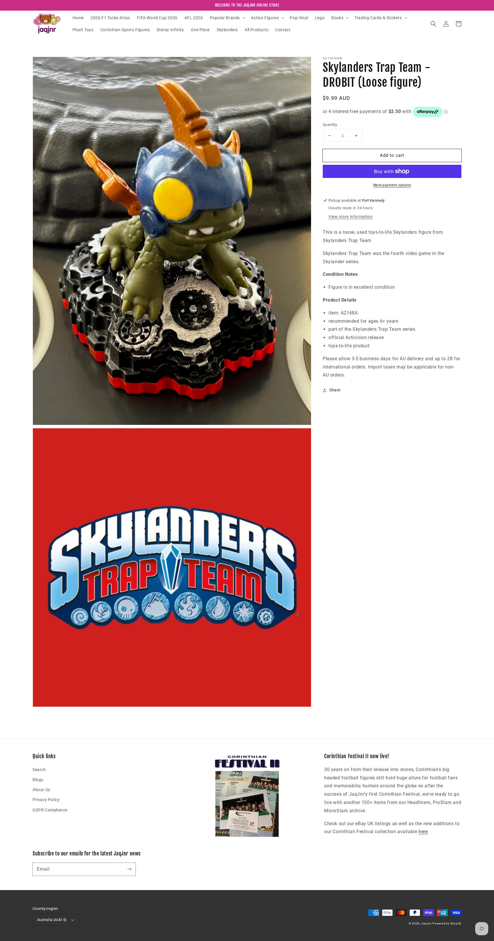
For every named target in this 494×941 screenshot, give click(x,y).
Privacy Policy (46, 799)
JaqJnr (426, 923)
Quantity (330, 124)
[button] (227, 18)
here (423, 831)
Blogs (38, 779)
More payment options (392, 185)
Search (39, 769)
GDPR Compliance (50, 810)
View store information (350, 216)
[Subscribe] (129, 869)
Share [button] (334, 390)
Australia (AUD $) (52, 920)
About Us (41, 789)
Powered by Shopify (447, 923)
